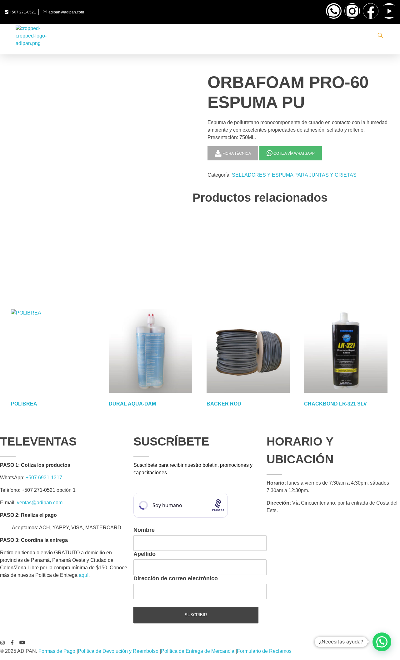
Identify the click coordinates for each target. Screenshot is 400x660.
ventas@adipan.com (39, 502)
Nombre (144, 530)
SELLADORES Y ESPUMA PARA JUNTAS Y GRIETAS (294, 175)
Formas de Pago (56, 651)
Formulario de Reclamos (264, 651)
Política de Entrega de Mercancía (197, 651)
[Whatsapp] (334, 11)
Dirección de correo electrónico (175, 578)
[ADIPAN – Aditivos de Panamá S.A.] (31, 36)
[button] (381, 641)
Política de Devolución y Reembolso (118, 651)
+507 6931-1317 (44, 477)
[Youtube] (389, 11)
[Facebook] (370, 11)
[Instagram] (352, 11)
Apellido (144, 554)
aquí (83, 575)
